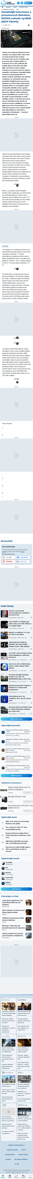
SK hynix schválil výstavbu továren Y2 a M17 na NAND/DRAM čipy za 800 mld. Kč (20, 677)
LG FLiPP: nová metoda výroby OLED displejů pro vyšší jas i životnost (20, 655)
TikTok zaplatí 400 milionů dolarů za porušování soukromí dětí (8, 1058)
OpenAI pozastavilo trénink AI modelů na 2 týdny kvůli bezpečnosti (20, 688)
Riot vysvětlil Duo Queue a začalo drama (8, 1085)
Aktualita (8, 7)
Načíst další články (16, 719)
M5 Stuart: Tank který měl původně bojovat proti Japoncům (13, 927)
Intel (17, 9)
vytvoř (23, 551)
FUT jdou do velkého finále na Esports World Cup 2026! (8, 1020)
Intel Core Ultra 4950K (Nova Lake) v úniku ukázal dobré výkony (20, 666)
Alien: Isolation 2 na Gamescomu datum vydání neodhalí (13, 911)
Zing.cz (4, 922)
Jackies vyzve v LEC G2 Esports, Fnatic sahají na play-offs (8, 1091)
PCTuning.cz (5, 937)
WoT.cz (4, 930)
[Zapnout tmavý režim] (21, 3)
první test (5, 246)
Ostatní (15, 7)
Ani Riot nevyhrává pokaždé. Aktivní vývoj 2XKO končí (24, 1020)
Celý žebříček (16, 889)
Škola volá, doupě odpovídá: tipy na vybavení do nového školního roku (23, 1136)
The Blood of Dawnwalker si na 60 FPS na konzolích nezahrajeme (8, 1029)
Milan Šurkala (13, 617)
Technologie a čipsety (8, 9)
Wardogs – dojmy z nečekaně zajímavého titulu (24, 1057)
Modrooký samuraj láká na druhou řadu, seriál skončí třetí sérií (24, 1013)
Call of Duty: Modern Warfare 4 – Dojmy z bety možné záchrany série (23, 1065)
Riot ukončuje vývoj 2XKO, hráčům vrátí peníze (7, 1099)
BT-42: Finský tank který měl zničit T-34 (24, 1100)
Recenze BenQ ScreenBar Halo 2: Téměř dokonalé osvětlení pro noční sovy (20, 709)
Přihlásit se (28, 3)
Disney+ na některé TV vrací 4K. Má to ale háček (19, 633)
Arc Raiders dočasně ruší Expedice (8, 1132)
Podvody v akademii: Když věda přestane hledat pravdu (7, 1066)
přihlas (4, 551)
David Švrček (12, 713)
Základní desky (23, 7)
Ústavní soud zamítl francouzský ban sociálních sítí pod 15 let (19, 613)
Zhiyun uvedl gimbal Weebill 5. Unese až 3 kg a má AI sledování (24, 1118)
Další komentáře (16, 775)
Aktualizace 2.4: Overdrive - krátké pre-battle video (24, 1093)
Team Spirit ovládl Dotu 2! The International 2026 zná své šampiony (12, 903)
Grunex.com (5, 906)
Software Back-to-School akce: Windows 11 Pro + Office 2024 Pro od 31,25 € (24, 1127)
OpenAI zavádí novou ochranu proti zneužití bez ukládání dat (12, 934)
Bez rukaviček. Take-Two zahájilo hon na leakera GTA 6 (24, 1028)
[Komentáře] (28, 25)
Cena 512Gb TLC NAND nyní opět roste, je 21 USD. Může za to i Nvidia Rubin (20, 624)
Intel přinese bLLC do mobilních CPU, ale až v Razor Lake (20, 698)
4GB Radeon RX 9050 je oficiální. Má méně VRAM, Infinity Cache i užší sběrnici (19, 644)
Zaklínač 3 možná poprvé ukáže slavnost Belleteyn (13, 919)
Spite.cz (4, 914)
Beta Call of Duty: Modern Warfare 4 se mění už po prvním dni (8, 1118)
